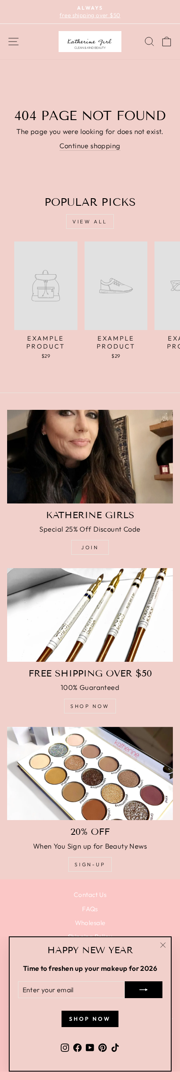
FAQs (90, 909)
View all (90, 221)
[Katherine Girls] (90, 456)
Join (89, 547)
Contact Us (90, 895)
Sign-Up (90, 864)
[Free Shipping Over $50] (90, 615)
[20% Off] (90, 773)
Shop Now (90, 706)
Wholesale (90, 923)
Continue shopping (89, 145)
